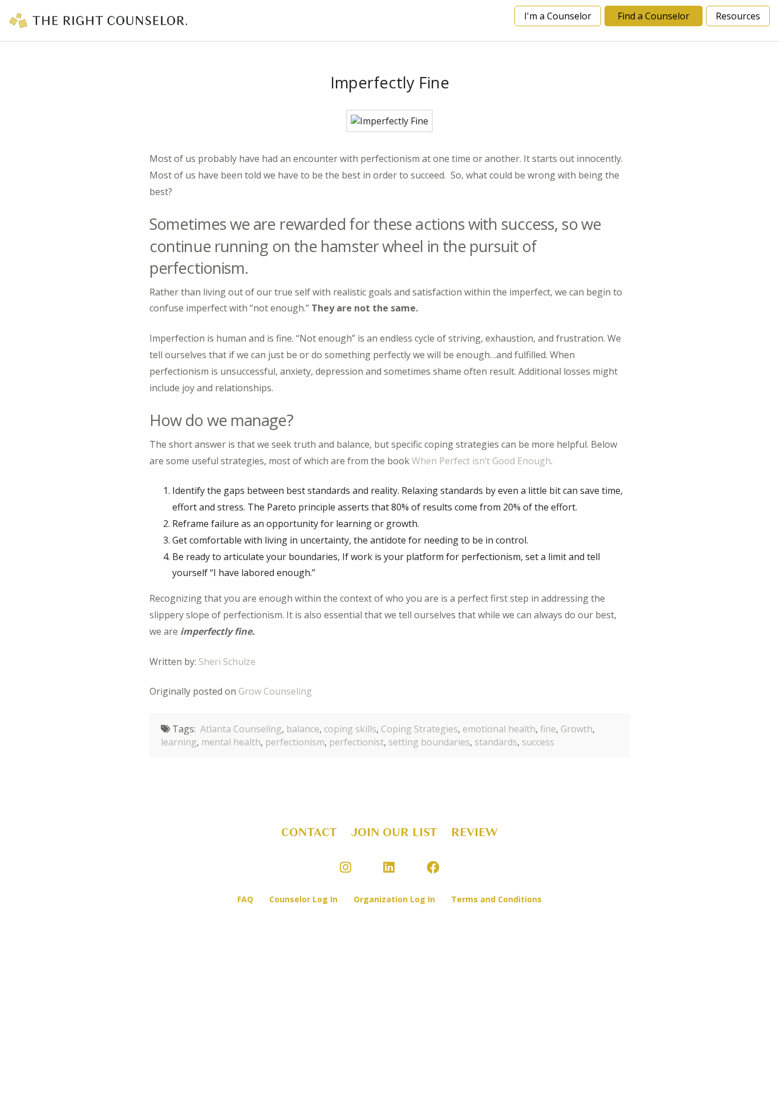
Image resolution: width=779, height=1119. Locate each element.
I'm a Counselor (557, 16)
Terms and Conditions (496, 899)
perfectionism (294, 742)
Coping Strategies (419, 729)
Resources (738, 16)
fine (548, 729)
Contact (309, 832)
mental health (231, 742)
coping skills (350, 729)
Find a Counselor (653, 16)
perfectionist (356, 742)
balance (302, 729)
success (538, 742)
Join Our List (394, 832)
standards (495, 742)
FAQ (245, 899)
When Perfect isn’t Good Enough (481, 461)
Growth (577, 729)
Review (474, 832)
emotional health (498, 729)
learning (179, 742)
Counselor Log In (303, 899)
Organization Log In (394, 899)
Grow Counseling (275, 691)
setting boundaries (429, 742)
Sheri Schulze (226, 661)
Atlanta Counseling (241, 729)
